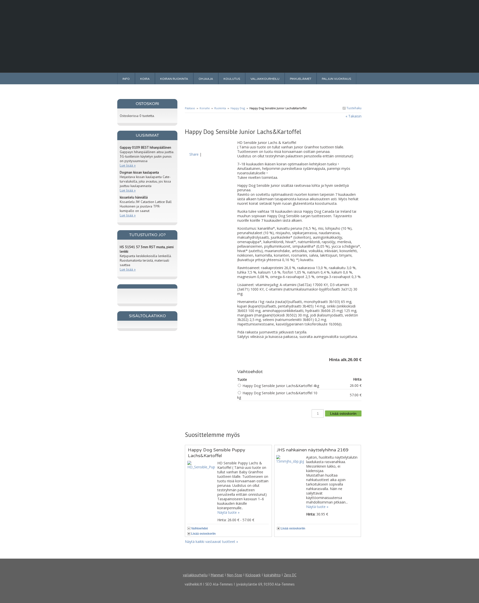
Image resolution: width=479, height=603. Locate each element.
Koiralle (205, 108)
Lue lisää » (128, 165)
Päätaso (190, 108)
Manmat (217, 575)
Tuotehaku (353, 108)
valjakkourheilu (195, 575)
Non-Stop (234, 575)
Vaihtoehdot (199, 528)
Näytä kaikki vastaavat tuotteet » (211, 541)
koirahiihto (272, 575)
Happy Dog (238, 108)
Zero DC (290, 575)
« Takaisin (353, 116)
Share (194, 154)
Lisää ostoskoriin (203, 533)
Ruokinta (220, 108)
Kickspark (253, 575)
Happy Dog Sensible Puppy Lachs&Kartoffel (216, 452)
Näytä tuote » (228, 512)
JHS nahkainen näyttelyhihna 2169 (312, 450)
